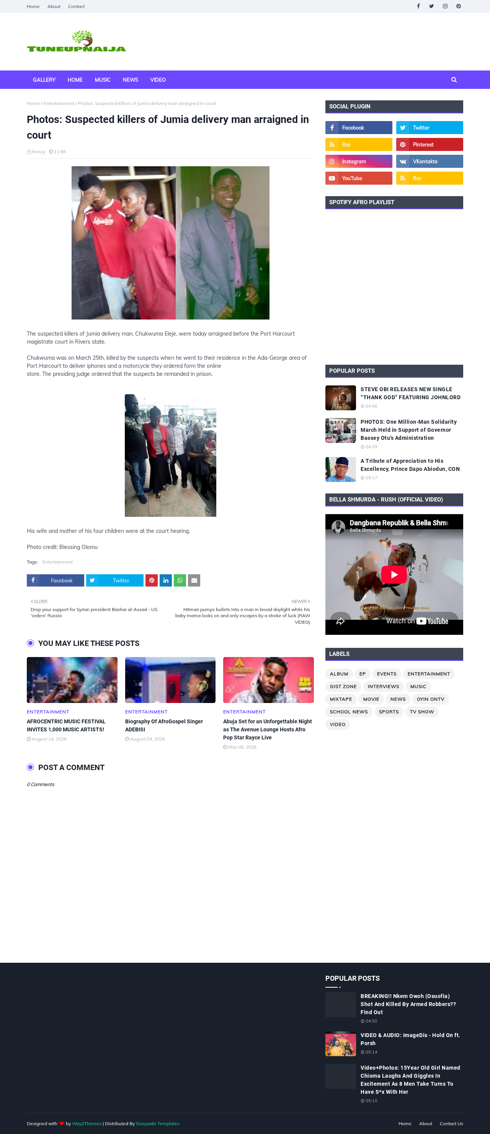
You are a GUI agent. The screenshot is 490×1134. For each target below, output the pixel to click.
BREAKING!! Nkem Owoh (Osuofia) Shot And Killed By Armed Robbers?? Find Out (408, 1004)
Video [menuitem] (158, 80)
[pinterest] (458, 6)
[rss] (358, 144)
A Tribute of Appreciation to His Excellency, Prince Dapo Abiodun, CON (410, 465)
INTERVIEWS (383, 686)
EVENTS (387, 674)
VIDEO (338, 724)
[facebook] (418, 6)
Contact (76, 6)
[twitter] (431, 6)
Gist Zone (343, 686)
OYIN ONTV (430, 699)
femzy (38, 151)
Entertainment (59, 103)
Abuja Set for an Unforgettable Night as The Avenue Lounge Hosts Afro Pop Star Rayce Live (267, 729)
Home (33, 6)
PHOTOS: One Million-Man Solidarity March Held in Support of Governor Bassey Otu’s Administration (409, 430)
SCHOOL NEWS (349, 711)
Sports (389, 711)
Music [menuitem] (103, 80)
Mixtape (341, 699)
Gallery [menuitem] (44, 80)
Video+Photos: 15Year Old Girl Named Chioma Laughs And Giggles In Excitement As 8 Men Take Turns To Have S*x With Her (411, 1080)
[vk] (429, 161)
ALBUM (339, 674)
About (53, 6)
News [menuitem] (130, 80)
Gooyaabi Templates (158, 1123)
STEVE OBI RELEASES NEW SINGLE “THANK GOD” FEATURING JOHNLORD (411, 393)
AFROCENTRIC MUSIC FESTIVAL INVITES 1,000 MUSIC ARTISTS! (66, 725)
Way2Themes (86, 1123)
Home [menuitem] (75, 80)
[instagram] (445, 6)
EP (362, 674)
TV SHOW (422, 711)
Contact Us (451, 1123)
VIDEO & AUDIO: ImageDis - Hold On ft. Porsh (411, 1039)
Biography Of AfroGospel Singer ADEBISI (164, 725)
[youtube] (358, 178)
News (398, 699)
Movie (371, 699)
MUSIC (418, 686)
